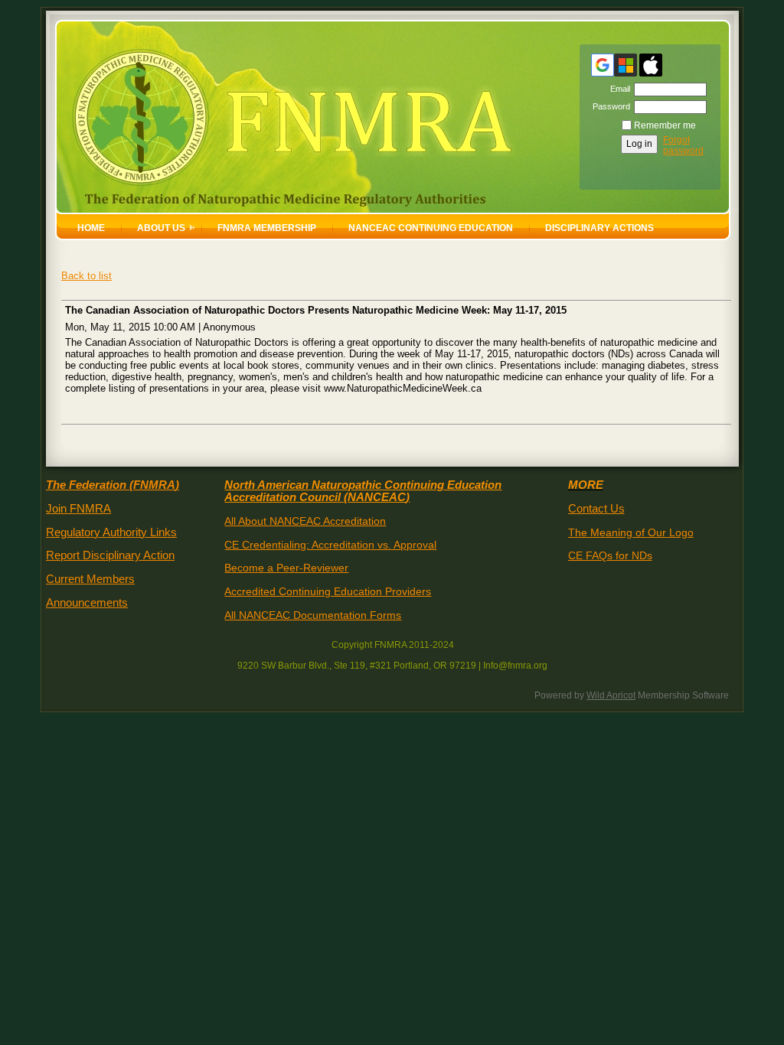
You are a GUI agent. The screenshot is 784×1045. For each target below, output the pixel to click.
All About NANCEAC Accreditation (305, 521)
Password (608, 106)
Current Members (90, 579)
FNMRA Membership (266, 228)
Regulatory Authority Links (111, 532)
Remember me (665, 125)
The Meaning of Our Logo (631, 532)
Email (617, 88)
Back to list (86, 276)
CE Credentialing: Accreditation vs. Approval (330, 545)
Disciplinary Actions (599, 228)
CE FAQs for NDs (610, 555)
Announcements (87, 603)
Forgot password (683, 145)
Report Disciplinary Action (110, 555)
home (91, 228)
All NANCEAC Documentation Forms (312, 615)
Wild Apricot (610, 695)
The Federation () (112, 485)
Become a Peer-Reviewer (286, 568)
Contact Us (596, 509)
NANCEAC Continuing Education (430, 228)
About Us (161, 228)
